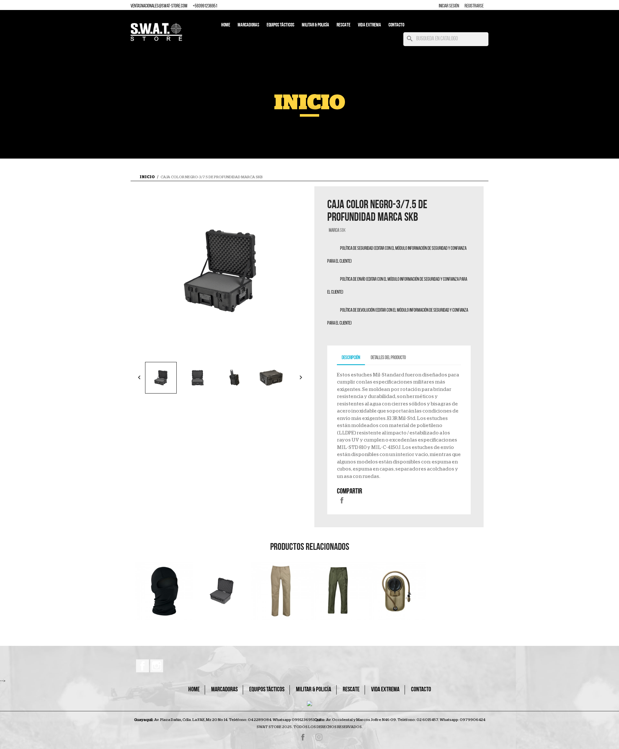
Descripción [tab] (351, 357)
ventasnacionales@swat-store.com (159, 6)
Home (225, 25)
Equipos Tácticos (280, 25)
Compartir (342, 500)
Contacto (396, 25)
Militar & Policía (315, 25)
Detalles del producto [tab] (388, 357)
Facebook (142, 665)
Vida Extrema (369, 25)
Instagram (156, 665)
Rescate (343, 25)
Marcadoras (248, 25)
